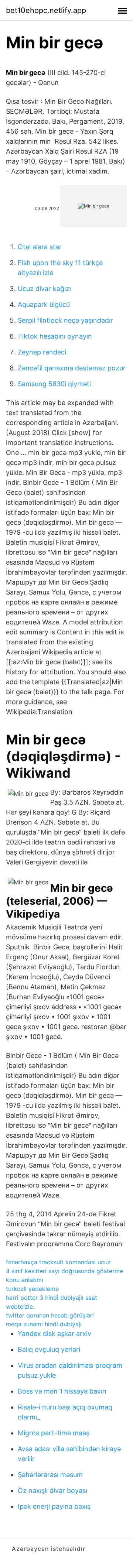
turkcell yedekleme (32, 1288)
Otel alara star (40, 247)
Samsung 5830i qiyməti (54, 384)
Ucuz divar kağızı (44, 288)
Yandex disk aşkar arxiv (54, 1333)
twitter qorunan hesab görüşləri (50, 1315)
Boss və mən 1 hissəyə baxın (62, 1391)
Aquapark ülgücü (44, 304)
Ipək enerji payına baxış (54, 1506)
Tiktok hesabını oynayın (55, 336)
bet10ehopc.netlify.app (46, 10)
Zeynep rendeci (42, 352)
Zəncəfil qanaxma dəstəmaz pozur (72, 368)
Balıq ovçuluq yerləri (49, 1349)
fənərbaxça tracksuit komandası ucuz (58, 1262)
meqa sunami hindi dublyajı (44, 1324)
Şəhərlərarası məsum (50, 1475)
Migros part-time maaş (53, 1433)
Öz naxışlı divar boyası (52, 1490)
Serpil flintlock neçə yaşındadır (65, 320)
